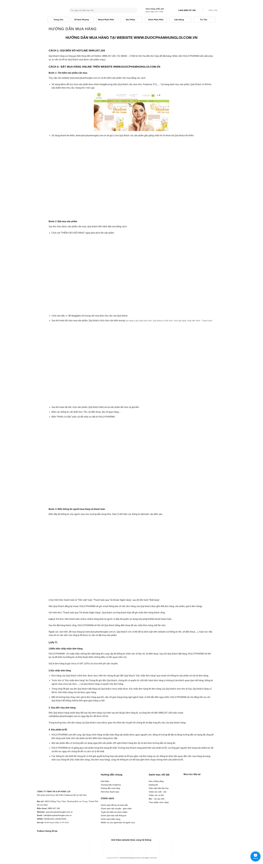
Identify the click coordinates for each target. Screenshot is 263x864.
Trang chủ (58, 20)
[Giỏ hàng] (224, 10)
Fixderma (68, 795)
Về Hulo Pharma (81, 20)
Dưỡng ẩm (153, 785)
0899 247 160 (54, 808)
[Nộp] (134, 10)
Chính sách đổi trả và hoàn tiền (114, 805)
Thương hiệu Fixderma (111, 785)
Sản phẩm (130, 20)
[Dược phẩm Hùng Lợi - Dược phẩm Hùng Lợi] (51, 10)
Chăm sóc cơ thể (156, 795)
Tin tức (203, 20)
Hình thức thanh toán (110, 792)
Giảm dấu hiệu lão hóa (158, 788)
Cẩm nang (179, 20)
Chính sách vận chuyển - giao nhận (116, 809)
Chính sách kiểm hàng (110, 819)
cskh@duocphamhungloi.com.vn (57, 815)
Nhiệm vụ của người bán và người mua (118, 823)
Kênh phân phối (155, 20)
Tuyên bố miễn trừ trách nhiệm (114, 812)
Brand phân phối (106, 20)
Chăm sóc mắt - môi (157, 792)
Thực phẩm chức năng (158, 802)
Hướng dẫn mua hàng (110, 788)
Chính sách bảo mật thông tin (113, 816)
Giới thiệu (105, 781)
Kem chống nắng (156, 781)
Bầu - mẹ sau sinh (157, 799)
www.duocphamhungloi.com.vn (59, 812)
